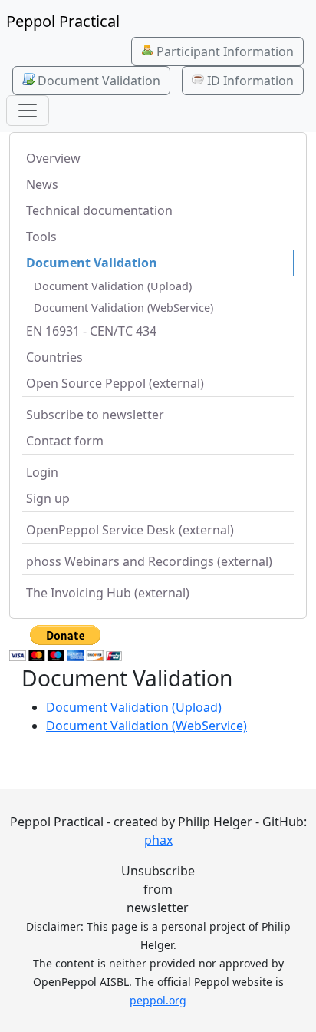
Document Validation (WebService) (123, 307)
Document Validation (97, 80)
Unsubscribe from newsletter (158, 889)
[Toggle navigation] (27, 110)
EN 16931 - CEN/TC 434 (91, 330)
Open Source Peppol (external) (115, 383)
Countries (54, 357)
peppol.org (158, 1000)
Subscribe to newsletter (95, 414)
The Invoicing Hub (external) (107, 592)
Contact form (65, 440)
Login (42, 472)
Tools (41, 236)
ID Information (249, 80)
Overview (53, 158)
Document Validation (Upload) (113, 286)
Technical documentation (99, 210)
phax (158, 840)
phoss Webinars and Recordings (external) (149, 561)
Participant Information (223, 51)
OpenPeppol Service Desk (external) (130, 529)
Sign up (48, 498)
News (42, 184)
